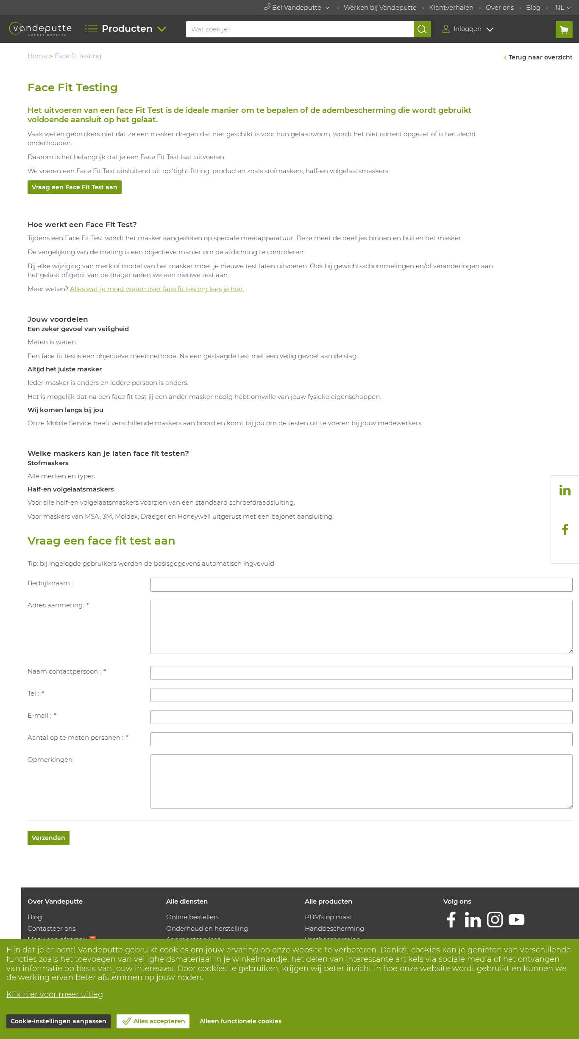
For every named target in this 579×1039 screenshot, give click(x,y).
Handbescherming (334, 928)
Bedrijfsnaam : (50, 583)
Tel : (35, 693)
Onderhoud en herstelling (207, 928)
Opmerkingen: (51, 759)
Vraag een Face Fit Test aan (74, 187)
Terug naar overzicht (541, 57)
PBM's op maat (329, 917)
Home (37, 56)
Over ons (500, 7)
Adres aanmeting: (58, 605)
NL (559, 7)
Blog (533, 7)
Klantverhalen (451, 7)
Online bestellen (192, 917)
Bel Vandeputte (296, 7)
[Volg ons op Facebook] (565, 529)
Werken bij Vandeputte (380, 7)
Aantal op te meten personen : (78, 737)
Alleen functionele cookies (240, 1021)
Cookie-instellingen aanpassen (58, 1021)
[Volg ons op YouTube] (565, 549)
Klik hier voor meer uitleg (54, 994)
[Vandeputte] (40, 29)
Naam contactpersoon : (66, 671)
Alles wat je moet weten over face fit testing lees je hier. (157, 289)
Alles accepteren (159, 1021)
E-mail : (42, 715)
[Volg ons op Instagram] (565, 510)
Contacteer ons (51, 928)
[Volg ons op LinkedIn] (565, 490)
